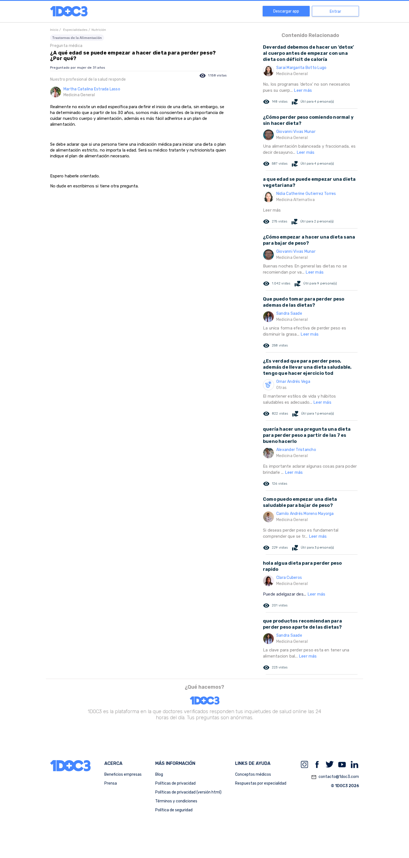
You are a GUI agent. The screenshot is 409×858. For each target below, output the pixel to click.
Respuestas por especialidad (260, 783)
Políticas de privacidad (175, 783)
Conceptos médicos (253, 774)
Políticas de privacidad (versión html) (188, 792)
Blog (159, 774)
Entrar (335, 11)
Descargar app (286, 11)
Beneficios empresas (123, 774)
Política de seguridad (174, 810)
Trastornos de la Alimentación (77, 37)
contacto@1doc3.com (335, 777)
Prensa (110, 783)
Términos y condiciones (176, 801)
